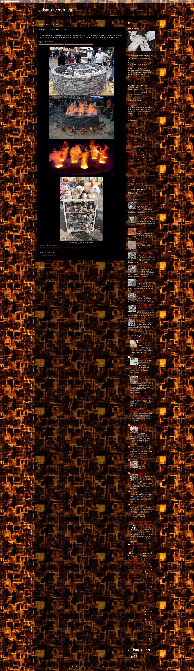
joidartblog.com (135, 395)
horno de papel (55, 248)
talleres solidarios (133, 167)
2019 (147, 558)
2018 (147, 561)
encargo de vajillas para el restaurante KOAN (145, 203)
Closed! (132, 493)
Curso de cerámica (136, 544)
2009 (147, 636)
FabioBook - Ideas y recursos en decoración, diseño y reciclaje (141, 522)
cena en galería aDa (134, 152)
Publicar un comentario (49, 255)
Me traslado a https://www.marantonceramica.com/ (141, 411)
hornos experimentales (68, 248)
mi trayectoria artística (136, 104)
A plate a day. (135, 446)
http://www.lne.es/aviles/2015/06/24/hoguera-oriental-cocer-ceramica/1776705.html (66, 44)
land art (130, 164)
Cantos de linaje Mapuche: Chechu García (145, 341)
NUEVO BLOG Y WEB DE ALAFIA (140, 506)
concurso (131, 147)
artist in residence (134, 169)
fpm (101, 667)
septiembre (150, 582)
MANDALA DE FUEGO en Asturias (150, 605)
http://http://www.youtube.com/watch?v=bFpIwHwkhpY (134, 569)
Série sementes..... (144, 461)
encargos (131, 176)
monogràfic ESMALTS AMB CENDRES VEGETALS (144, 378)
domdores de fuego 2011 (136, 138)
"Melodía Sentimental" (145, 358)
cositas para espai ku (143, 242)
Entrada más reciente (48, 263)
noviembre (150, 576)
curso (47, 248)
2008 (147, 639)
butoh (130, 172)
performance (132, 160)
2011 (147, 631)
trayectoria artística (134, 184)
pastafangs (134, 375)
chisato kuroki (43, 18)
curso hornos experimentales (141, 229)
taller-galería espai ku (135, 155)
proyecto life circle (134, 162)
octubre (149, 580)
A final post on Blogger (137, 448)
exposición (131, 128)
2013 (147, 625)
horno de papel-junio (143, 216)
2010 (147, 633)
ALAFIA (133, 504)
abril (148, 617)
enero (149, 619)
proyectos (79, 248)
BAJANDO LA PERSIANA (142, 475)
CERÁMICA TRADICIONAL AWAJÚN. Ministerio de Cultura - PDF (145, 429)
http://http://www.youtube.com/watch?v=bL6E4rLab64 (134, 574)
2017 (147, 564)
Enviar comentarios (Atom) (56, 267)
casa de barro (132, 145)
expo (129, 179)
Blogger (119, 667)
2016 (147, 566)
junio (149, 611)
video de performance (135, 157)
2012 (147, 628)
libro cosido (134, 491)
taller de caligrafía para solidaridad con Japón (144, 320)
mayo (149, 614)
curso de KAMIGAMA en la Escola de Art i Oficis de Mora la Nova (145, 307)
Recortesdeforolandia (137, 425)
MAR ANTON (134, 408)
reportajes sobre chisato (82, 18)
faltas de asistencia (57, 18)
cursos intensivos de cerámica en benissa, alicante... (150, 594)
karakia (130, 181)
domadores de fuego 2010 (136, 174)
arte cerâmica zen (136, 460)
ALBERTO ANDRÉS (136, 473)
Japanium (133, 357)
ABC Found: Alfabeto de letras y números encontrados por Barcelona (145, 527)
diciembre (150, 571)
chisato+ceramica (55, 9)
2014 (147, 623)
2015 (147, 569)
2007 (147, 641)
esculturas (69, 18)
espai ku (133, 339)
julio (148, 587)
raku (129, 126)
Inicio (83, 263)
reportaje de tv (133, 150)
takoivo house (132, 143)
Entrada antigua (117, 263)
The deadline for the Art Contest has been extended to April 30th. (141, 397)
